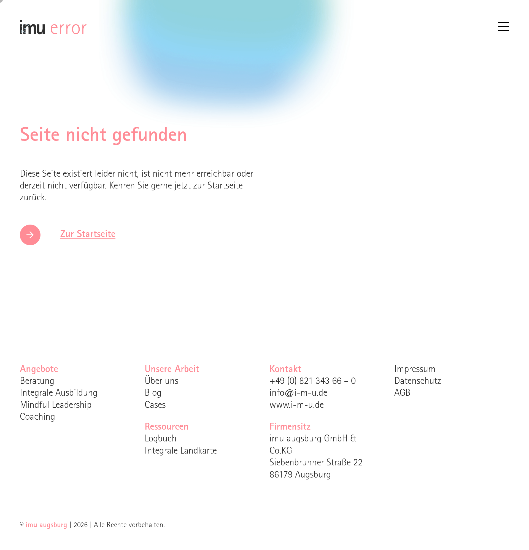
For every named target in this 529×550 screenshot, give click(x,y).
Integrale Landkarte (181, 452)
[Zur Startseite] (32, 30)
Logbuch (161, 439)
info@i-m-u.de (298, 394)
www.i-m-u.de (296, 406)
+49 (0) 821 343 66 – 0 (312, 382)
